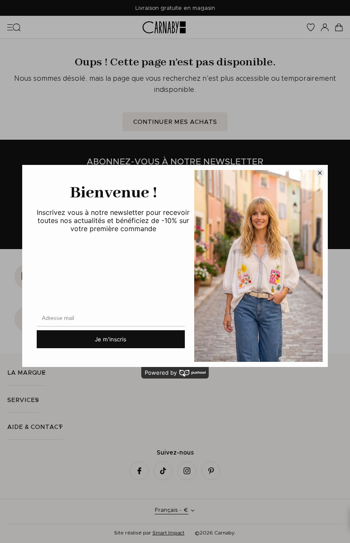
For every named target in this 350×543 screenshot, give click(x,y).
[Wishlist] (310, 27)
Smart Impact (168, 532)
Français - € (171, 510)
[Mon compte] (325, 27)
